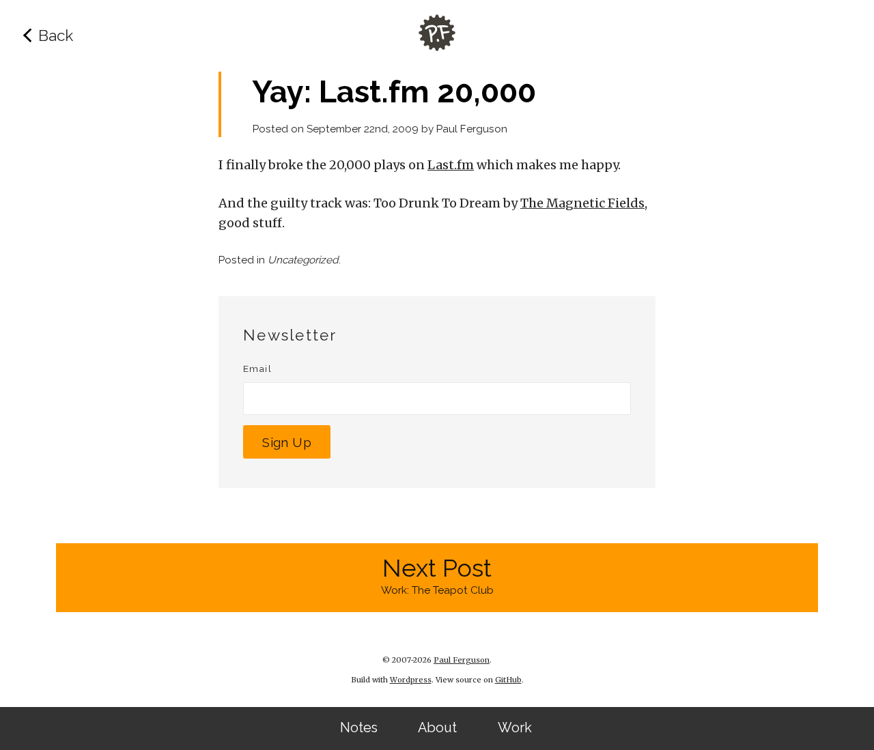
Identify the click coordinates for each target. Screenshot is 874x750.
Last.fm (450, 165)
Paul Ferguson (471, 129)
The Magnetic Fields (582, 203)
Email (257, 368)
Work (515, 728)
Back (55, 35)
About (437, 728)
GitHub (508, 679)
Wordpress (411, 679)
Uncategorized (303, 260)
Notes (359, 728)
